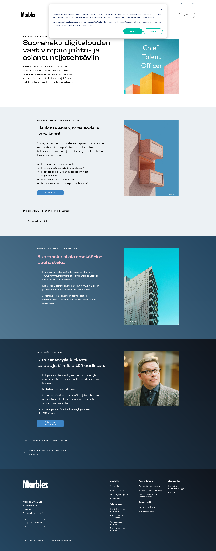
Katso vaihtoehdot (37, 221)
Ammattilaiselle (146, 481)
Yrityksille (114, 481)
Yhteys (189, 15)
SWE (193, 4)
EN (181, 4)
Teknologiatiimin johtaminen (117, 529)
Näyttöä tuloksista (147, 507)
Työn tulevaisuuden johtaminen (118, 510)
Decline (153, 31)
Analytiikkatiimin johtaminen (117, 523)
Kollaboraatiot (116, 504)
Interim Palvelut (117, 490)
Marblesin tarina (146, 511)
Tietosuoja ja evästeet (61, 540)
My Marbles (115, 499)
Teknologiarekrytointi (119, 494)
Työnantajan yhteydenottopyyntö (177, 487)
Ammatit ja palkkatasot (149, 486)
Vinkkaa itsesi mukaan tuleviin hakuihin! (149, 495)
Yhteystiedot (37, 523)
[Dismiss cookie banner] (162, 9)
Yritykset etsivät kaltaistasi (151, 490)
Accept (133, 31)
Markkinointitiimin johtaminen (118, 517)
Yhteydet (172, 493)
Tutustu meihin (145, 502)
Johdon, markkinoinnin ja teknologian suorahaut (47, 452)
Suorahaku (115, 486)
